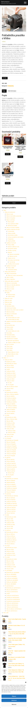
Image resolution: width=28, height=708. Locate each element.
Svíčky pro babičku (10, 404)
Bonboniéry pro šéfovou (12, 532)
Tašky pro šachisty (10, 509)
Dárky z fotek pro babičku (12, 394)
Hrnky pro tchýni (10, 551)
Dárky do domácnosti (10, 212)
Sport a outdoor (10, 344)
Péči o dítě (5, 612)
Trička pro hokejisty (11, 490)
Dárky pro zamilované (11, 314)
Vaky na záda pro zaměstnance (14, 609)
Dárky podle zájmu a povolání (12, 281)
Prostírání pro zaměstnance (13, 601)
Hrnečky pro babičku (11, 398)
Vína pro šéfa (9, 528)
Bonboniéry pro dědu (11, 417)
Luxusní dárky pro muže (13, 331)
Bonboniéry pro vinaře (11, 559)
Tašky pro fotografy (11, 451)
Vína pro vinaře (10, 568)
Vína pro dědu (9, 436)
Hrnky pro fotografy (11, 444)
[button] (26, 682)
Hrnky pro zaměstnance (12, 591)
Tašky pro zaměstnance (12, 605)
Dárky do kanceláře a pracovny (13, 216)
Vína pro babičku (10, 413)
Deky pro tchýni (10, 549)
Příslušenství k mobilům (12, 338)
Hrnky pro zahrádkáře (11, 576)
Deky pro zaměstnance (11, 589)
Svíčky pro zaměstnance (12, 603)
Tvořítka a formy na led (13, 264)
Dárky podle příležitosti (10, 271)
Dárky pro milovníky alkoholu (13, 285)
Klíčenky (8, 323)
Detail (4, 78)
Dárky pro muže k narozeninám (15, 275)
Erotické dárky (9, 315)
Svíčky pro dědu (10, 428)
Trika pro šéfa (9, 526)
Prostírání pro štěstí (11, 377)
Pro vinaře (7, 557)
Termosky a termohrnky (13, 260)
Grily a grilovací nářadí (13, 223)
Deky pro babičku (10, 396)
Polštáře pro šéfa (10, 524)
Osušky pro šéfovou (11, 538)
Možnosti (14, 704)
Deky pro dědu (9, 421)
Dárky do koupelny (10, 218)
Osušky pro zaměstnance (12, 595)
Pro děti (10, 382)
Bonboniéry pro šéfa (11, 517)
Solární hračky (11, 296)
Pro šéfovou (8, 530)
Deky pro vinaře (10, 561)
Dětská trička (11, 473)
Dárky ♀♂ (5, 358)
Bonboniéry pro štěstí (11, 363)
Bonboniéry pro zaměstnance (13, 588)
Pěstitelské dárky (10, 335)
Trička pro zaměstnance (12, 607)
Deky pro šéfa (9, 519)
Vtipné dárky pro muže (13, 352)
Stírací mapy (9, 346)
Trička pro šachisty (11, 511)
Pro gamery (7, 457)
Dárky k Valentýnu (10, 279)
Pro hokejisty (8, 476)
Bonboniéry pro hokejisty (12, 478)
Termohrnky (12, 262)
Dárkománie (5, 2)
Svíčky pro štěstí (10, 379)
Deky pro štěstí (10, 365)
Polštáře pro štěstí (10, 373)
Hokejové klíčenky (10, 482)
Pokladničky (11, 86)
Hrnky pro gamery (10, 461)
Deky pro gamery (10, 459)
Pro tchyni (7, 545)
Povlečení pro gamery (11, 467)
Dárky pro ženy (8, 302)
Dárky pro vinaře (10, 289)
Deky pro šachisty (10, 497)
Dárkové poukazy (10, 312)
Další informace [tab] (12, 91)
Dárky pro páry (8, 300)
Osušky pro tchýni (10, 553)
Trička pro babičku (10, 411)
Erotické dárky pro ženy (13, 319)
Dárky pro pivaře (10, 287)
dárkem (4, 46)
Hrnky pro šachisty (10, 499)
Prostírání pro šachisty (11, 505)
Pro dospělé (11, 384)
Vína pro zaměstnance (11, 611)
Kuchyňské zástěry (12, 248)
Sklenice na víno (13, 256)
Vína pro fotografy (10, 455)
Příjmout (14, 696)
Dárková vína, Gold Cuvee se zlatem (14, 310)
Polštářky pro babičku (11, 402)
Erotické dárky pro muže (13, 317)
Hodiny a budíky (11, 233)
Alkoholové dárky (10, 306)
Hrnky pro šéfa (9, 520)
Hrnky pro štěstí (10, 367)
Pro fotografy (8, 438)
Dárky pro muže (8, 298)
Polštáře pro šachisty (11, 503)
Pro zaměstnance (9, 586)
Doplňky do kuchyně (11, 243)
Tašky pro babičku (10, 409)
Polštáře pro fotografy (11, 448)
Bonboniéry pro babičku (12, 392)
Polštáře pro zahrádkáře (12, 580)
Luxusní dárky (9, 329)
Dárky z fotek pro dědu (11, 419)
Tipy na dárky (8, 304)
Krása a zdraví (9, 327)
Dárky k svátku (9, 277)
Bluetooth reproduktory (13, 340)
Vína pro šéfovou (10, 543)
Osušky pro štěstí (10, 371)
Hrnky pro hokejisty (10, 484)
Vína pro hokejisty (10, 492)
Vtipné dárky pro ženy (13, 354)
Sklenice (10, 252)
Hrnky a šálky (11, 244)
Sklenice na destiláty (14, 254)
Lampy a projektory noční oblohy (15, 237)
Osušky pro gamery (11, 463)
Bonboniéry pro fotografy (12, 440)
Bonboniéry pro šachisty (12, 496)
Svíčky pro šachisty (11, 507)
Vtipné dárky (9, 350)
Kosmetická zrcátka (12, 235)
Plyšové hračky (11, 294)
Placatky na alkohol (11, 336)
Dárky (4, 210)
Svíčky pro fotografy (11, 450)
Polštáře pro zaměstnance (12, 597)
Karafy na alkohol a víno (13, 246)
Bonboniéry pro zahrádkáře (12, 572)
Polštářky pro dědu (10, 427)
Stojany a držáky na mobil (14, 342)
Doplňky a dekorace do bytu (13, 229)
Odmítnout (14, 700)
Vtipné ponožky (10, 356)
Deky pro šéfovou (10, 534)
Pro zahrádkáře (8, 570)
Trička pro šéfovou (10, 542)
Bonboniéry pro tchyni (11, 547)
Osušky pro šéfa (10, 522)
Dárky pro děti (8, 291)
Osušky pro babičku (11, 400)
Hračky (8, 292)
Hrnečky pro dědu (10, 423)
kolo (18, 50)
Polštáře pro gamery (11, 465)
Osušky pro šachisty (11, 501)
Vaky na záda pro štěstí (12, 386)
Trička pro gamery (10, 471)
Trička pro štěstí (10, 381)
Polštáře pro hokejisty (11, 488)
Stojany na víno (11, 258)
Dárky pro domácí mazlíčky (12, 227)
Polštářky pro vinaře (11, 566)
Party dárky (9, 333)
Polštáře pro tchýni (10, 555)
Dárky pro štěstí (8, 359)
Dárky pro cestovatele (11, 283)
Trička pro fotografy (11, 453)
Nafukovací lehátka (12, 225)
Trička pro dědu (10, 434)
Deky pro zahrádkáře (11, 574)
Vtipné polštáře (11, 241)
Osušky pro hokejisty (11, 486)
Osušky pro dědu (10, 425)
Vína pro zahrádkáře (11, 584)
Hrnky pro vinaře (10, 563)
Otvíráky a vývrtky (12, 250)
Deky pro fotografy (10, 442)
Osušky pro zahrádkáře (11, 578)
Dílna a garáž (11, 221)
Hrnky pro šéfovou (10, 536)
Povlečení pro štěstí (11, 375)
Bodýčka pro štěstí (10, 361)
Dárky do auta (9, 214)
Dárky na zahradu (10, 220)
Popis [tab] (4, 91)
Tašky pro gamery (10, 469)
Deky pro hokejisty (10, 480)
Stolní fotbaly (9, 348)
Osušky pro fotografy (11, 446)
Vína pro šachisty (10, 513)
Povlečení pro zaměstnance (13, 599)
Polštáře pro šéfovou (11, 540)
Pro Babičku (8, 390)
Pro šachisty (8, 494)
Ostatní (8, 369)
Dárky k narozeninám (11, 273)
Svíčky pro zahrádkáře (11, 582)
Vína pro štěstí (9, 388)
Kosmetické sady (10, 325)
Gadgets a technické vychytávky (14, 321)
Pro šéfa (7, 515)
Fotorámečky (11, 231)
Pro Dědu (7, 415)
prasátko (10, 44)
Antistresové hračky (11, 308)
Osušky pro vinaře (10, 565)
